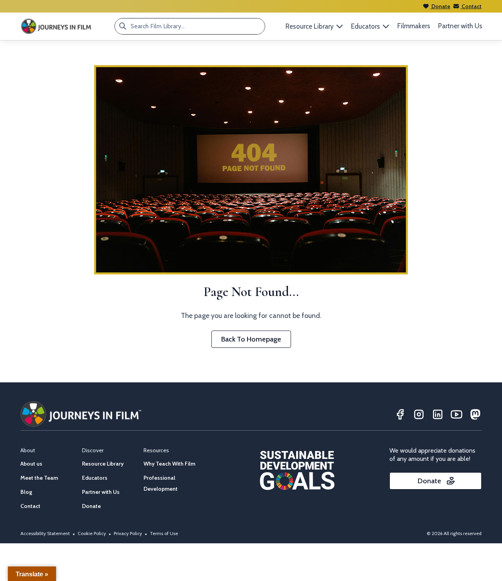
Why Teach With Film (169, 463)
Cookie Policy (92, 533)
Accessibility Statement (45, 533)
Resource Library (103, 463)
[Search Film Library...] (122, 26)
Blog (26, 491)
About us (31, 463)
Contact (471, 6)
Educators (94, 477)
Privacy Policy (128, 533)
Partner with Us (460, 26)
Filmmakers (413, 26)
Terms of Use (164, 533)
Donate (440, 6)
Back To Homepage (251, 339)
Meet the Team (39, 477)
